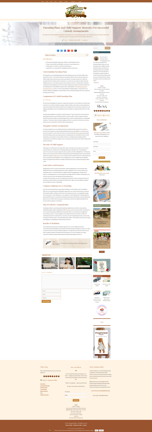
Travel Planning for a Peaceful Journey (102, 222)
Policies (66, 1)
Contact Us (102, 100)
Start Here (42, 384)
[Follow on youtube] (101, 111)
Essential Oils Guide (45, 385)
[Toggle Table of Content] (86, 55)
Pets (41, 393)
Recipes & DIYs (43, 387)
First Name (95, 141)
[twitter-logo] (62, 51)
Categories (73, 1)
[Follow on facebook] (103, 111)
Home (43, 1)
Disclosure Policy (77, 425)
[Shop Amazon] (109, 111)
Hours (56, 1)
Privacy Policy (68, 425)
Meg (66, 40)
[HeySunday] (101, 201)
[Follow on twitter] (105, 111)
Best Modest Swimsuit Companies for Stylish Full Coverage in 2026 (101, 242)
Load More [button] (102, 251)
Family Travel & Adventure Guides (101, 210)
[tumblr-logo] (76, 51)
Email (94, 151)
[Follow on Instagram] (95, 111)
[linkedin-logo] (65, 51)
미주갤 (101, 322)
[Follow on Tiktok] (97, 111)
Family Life (85, 40)
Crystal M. (100, 225)
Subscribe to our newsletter (100, 132)
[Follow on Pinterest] (99, 111)
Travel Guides (43, 389)
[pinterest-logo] (69, 51)
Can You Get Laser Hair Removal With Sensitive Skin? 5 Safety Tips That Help (67, 265)
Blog (51, 1)
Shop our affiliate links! (102, 119)
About (47, 1)
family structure (57, 155)
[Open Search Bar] (76, 19)
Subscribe (60, 1)
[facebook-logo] (58, 51)
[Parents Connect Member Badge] (102, 315)
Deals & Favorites (44, 394)
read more (96, 82)
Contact (80, 1)
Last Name (95, 146)
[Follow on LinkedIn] (107, 111)
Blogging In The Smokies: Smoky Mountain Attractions (106, 299)
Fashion (96, 231)
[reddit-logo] (72, 51)
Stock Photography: (100, 390)
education (68, 210)
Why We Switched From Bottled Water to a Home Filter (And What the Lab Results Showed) (49, 265)
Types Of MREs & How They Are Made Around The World (84, 266)
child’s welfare (79, 133)
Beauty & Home (44, 391)
